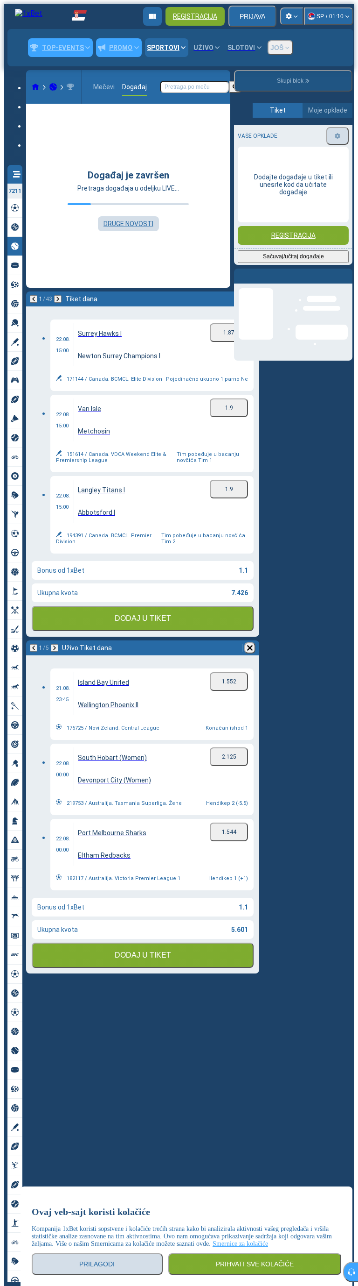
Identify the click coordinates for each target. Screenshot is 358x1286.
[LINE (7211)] (35, 87)
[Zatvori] (344, 283)
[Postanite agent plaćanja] (152, 16)
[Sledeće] (58, 299)
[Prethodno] (33, 299)
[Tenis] (53, 87)
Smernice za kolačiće (240, 1243)
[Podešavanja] (291, 16)
